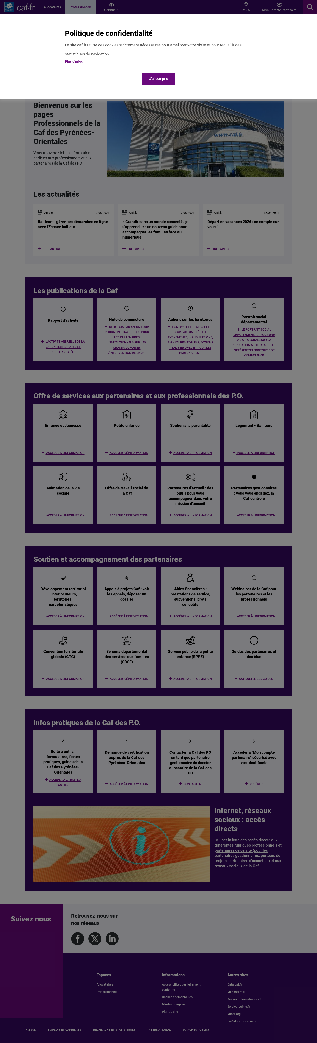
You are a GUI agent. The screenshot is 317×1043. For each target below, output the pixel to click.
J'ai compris (158, 79)
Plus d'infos (74, 61)
